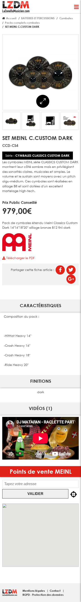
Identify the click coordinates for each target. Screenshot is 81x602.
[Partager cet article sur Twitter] (71, 270)
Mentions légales (33, 590)
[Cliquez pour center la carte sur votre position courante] (74, 494)
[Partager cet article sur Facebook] (60, 270)
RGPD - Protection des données (42, 594)
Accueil (11, 18)
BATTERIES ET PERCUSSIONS (37, 18)
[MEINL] (16, 250)
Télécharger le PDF (20, 258)
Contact (55, 590)
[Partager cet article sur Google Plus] (71, 279)
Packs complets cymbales (22, 22)
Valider (35, 494)
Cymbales (66, 18)
